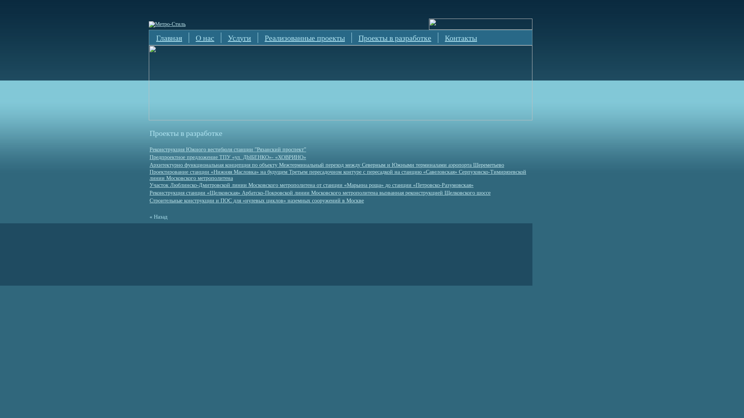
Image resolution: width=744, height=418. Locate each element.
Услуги (239, 38)
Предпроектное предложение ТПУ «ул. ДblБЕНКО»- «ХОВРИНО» (228, 157)
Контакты (461, 38)
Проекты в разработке (394, 38)
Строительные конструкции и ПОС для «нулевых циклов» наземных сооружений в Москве (257, 201)
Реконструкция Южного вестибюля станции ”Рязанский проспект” (228, 149)
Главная (169, 38)
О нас (205, 38)
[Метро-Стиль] (167, 24)
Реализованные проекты (305, 38)
